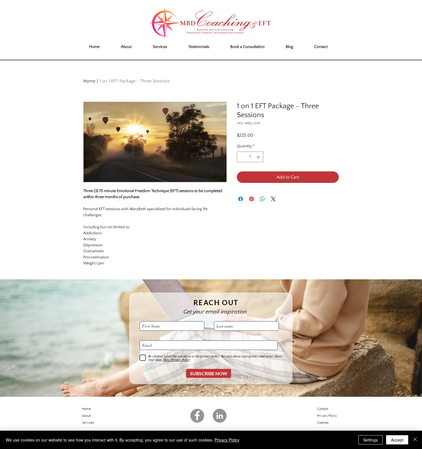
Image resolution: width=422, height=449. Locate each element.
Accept (397, 440)
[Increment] (258, 157)
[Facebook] (197, 416)
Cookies (322, 422)
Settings (370, 440)
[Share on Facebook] (240, 199)
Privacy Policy (226, 440)
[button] (126, 47)
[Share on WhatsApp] (262, 199)
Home (89, 81)
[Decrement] (241, 157)
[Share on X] (273, 199)
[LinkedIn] (220, 416)
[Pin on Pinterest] (251, 199)
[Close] (415, 439)
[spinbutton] (250, 157)
